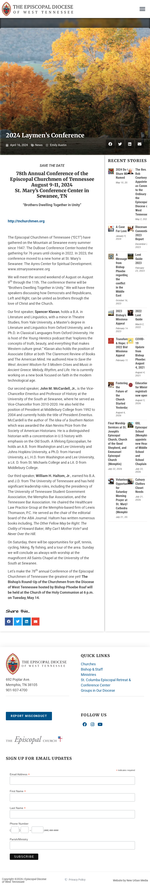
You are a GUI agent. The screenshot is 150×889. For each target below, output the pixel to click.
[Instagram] (92, 725)
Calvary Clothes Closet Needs (140, 486)
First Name (18, 791)
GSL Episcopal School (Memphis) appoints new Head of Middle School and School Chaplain (142, 443)
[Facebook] (85, 725)
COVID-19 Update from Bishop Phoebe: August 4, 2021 (140, 353)
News (39, 145)
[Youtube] (100, 725)
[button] (142, 9)
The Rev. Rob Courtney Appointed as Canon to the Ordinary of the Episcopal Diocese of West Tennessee (142, 192)
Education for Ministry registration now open (142, 389)
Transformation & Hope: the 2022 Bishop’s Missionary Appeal (125, 347)
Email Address (20, 774)
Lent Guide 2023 (139, 259)
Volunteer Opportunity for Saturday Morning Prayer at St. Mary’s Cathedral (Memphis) (123, 496)
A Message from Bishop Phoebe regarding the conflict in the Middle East (122, 275)
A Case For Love (121, 229)
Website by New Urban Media (130, 880)
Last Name (18, 808)
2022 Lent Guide (139, 315)
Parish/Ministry (19, 839)
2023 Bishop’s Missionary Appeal (122, 317)
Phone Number (19, 823)
